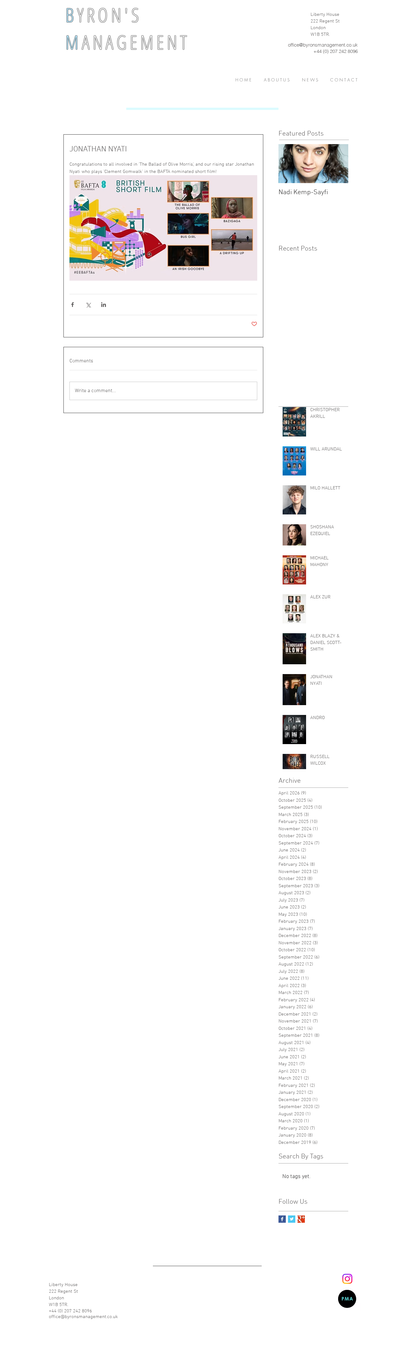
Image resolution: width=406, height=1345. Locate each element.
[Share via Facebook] (72, 305)
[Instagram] (347, 1278)
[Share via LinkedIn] (104, 305)
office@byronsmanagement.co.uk (323, 45)
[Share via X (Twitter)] (88, 305)
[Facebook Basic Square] (282, 1219)
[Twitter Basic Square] (291, 1219)
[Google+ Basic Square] (301, 1219)
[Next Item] (338, 164)
